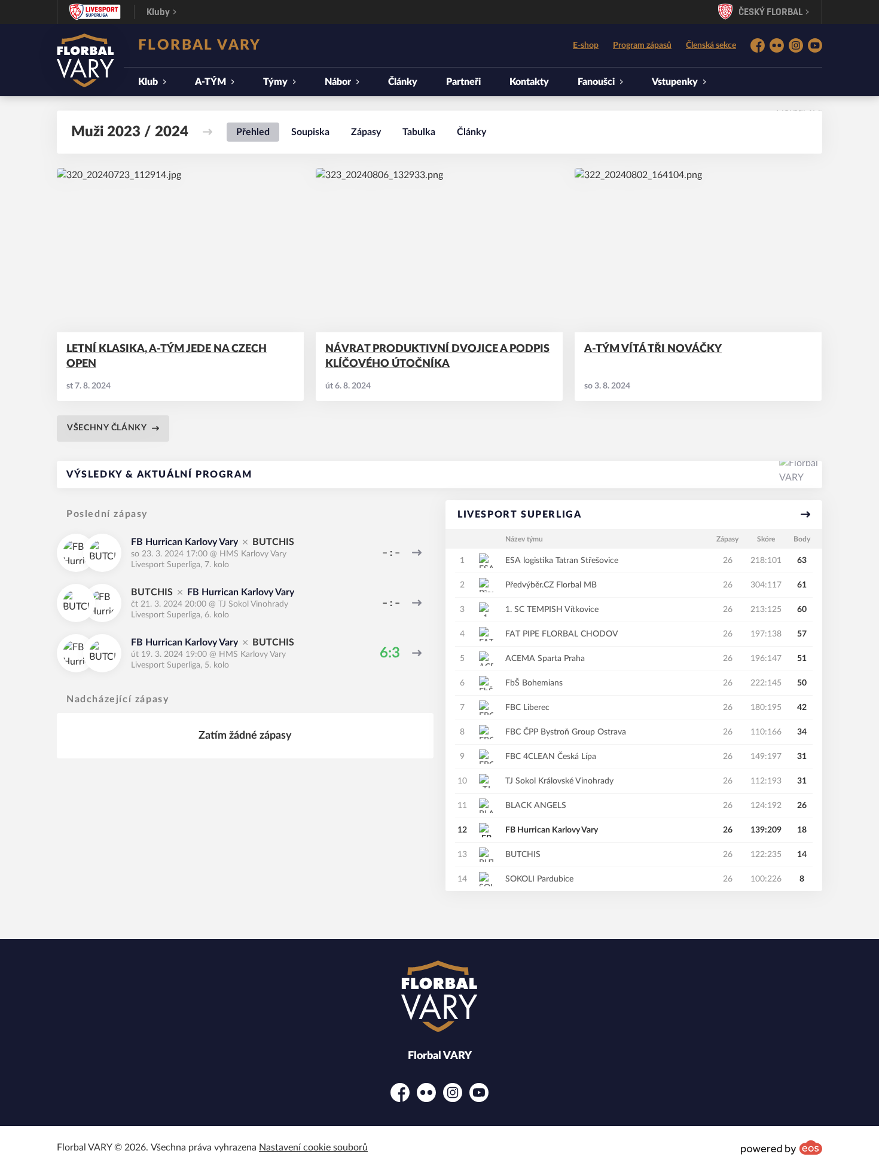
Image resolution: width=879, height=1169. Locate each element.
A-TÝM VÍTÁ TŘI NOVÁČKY (653, 349)
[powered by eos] (781, 1147)
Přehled (253, 132)
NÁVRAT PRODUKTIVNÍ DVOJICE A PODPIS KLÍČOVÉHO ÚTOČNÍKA (437, 356)
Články (402, 82)
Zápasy (366, 132)
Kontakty (529, 82)
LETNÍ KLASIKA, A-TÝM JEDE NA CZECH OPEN (166, 356)
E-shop (586, 45)
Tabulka (418, 132)
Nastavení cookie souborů (313, 1147)
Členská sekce (711, 45)
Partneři (463, 82)
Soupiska (310, 132)
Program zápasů (642, 45)
